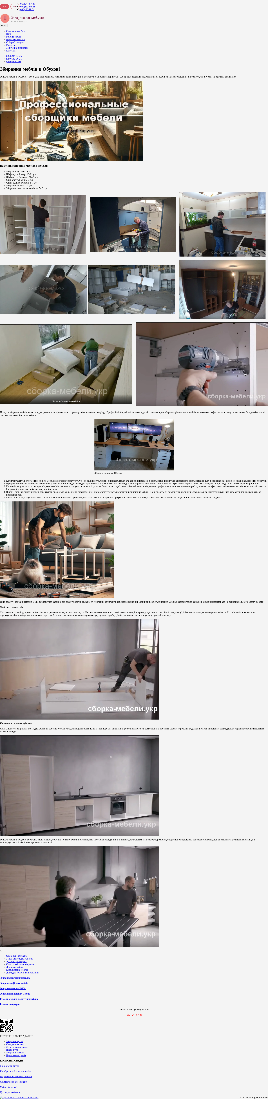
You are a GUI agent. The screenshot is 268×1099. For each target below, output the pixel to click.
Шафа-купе (12, 1049)
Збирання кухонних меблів (15, 978)
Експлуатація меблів (17, 969)
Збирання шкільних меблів (15, 993)
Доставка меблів (15, 967)
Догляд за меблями (10, 1092)
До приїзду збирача (16, 961)
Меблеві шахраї (8, 1087)
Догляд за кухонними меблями (22, 972)
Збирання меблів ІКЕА (13, 988)
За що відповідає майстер (19, 958)
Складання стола (15, 1044)
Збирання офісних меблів (14, 983)
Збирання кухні (14, 1041)
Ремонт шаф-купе (10, 1004)
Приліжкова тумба (16, 1055)
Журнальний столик (17, 1047)
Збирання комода (15, 1052)
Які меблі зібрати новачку (13, 1081)
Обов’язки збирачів (16, 956)
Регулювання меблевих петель (16, 1076)
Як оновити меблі (9, 1066)
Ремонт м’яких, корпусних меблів (19, 999)
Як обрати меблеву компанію (15, 1071)
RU (15, 6)
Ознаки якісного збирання (20, 964)
